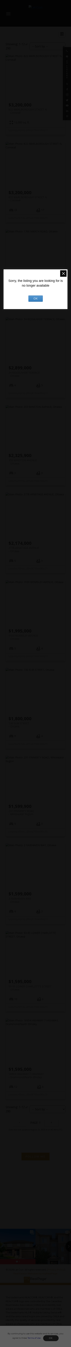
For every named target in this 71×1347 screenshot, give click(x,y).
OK (51, 1338)
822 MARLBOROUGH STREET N (28, 111)
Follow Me (35, 1156)
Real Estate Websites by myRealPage (35, 1273)
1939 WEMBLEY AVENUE (23, 637)
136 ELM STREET (19, 724)
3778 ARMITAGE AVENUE (24, 549)
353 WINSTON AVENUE (23, 461)
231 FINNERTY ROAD (21, 812)
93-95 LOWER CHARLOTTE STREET (30, 988)
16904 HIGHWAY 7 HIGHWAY (26, 1075)
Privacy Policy (56, 1269)
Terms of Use (34, 1338)
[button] (67, 51)
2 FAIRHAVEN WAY (20, 900)
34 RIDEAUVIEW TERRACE (24, 374)
